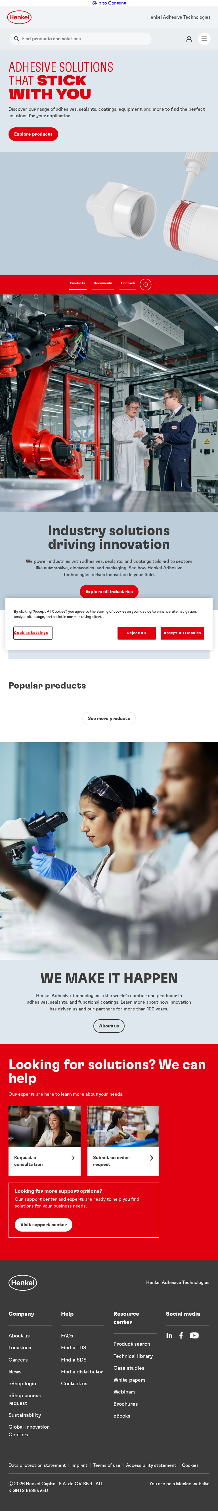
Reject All (136, 633)
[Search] (17, 39)
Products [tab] (77, 283)
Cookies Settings (31, 633)
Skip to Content (109, 3)
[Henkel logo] (19, 17)
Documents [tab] (103, 283)
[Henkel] (23, 1283)
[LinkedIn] (169, 1335)
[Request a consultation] (45, 1141)
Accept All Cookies (182, 633)
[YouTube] (194, 1335)
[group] (109, 172)
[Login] (189, 39)
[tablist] (102, 284)
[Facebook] (181, 1335)
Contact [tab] (128, 283)
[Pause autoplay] (145, 284)
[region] (109, 624)
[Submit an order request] (123, 1141)
